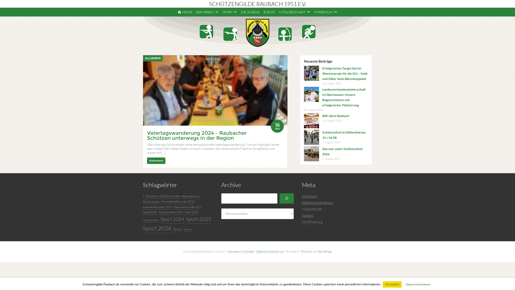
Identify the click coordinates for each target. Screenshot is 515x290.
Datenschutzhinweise (418, 284)
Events (269, 12)
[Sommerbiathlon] (309, 31)
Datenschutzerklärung (269, 251)
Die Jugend (250, 12)
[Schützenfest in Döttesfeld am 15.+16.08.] (311, 138)
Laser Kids (150, 212)
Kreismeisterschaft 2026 (187, 207)
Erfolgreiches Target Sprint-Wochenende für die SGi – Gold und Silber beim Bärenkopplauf (344, 73)
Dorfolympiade (151, 201)
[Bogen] (285, 34)
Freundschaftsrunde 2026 (178, 201)
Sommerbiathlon (151, 220)
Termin (177, 229)
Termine (188, 229)
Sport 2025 (198, 219)
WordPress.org (312, 222)
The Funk (306, 251)
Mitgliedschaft (312, 209)
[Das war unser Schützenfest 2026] (311, 154)
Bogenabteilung (190, 196)
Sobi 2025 (191, 212)
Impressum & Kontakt (241, 251)
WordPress (325, 251)
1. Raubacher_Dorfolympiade (161, 196)
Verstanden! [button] (392, 284)
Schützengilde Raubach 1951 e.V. (257, 3)
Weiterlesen (156, 160)
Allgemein (153, 58)
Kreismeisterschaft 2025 (157, 207)
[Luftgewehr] (206, 31)
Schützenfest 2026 (171, 212)
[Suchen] (286, 198)
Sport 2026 (157, 228)
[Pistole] (230, 34)
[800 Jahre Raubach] (311, 121)
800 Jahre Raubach (335, 116)
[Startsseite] (257, 33)
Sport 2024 (172, 219)
